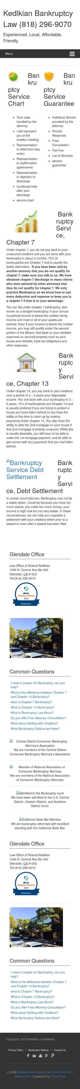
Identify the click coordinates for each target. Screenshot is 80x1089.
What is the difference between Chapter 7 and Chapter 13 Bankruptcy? (39, 694)
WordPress (58, 1076)
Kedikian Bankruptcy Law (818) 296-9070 (38, 18)
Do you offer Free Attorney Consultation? (38, 718)
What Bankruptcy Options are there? (35, 728)
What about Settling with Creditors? (34, 723)
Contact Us (60, 1050)
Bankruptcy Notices (38, 1050)
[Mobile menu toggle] (72, 53)
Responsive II (24, 1076)
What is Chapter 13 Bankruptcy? (32, 707)
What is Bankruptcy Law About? (32, 712)
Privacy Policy (16, 1050)
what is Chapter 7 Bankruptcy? (31, 702)
